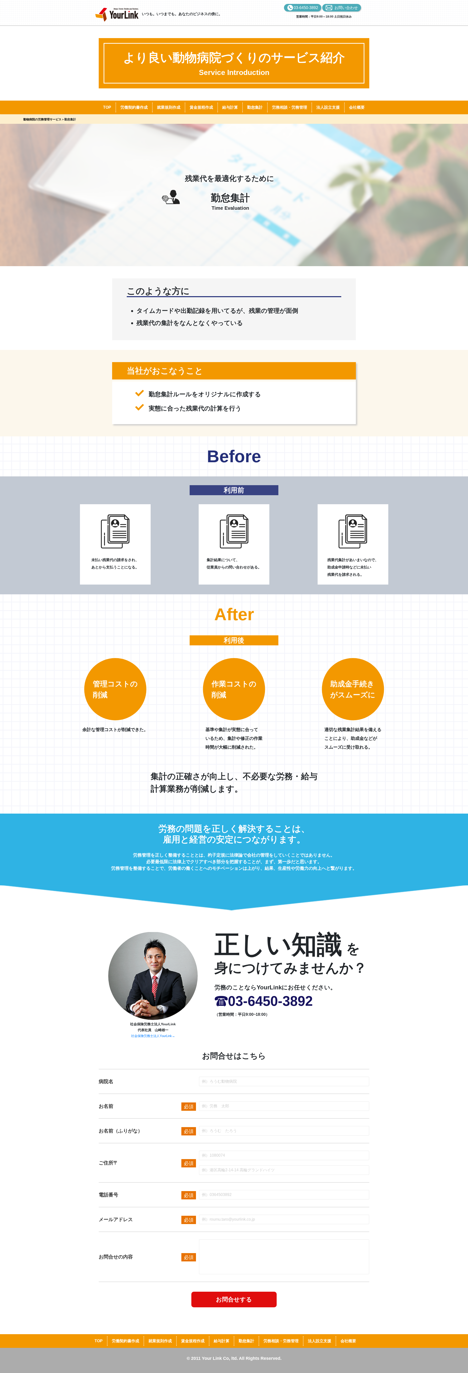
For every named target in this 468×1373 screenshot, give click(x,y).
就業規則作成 (168, 107)
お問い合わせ (346, 8)
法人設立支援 (328, 107)
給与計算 (230, 107)
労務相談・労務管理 (289, 107)
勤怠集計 (255, 107)
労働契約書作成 (134, 107)
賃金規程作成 (201, 107)
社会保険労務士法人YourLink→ (153, 1036)
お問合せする (234, 1299)
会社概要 (357, 107)
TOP (107, 107)
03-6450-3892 (306, 8)
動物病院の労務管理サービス (42, 119)
